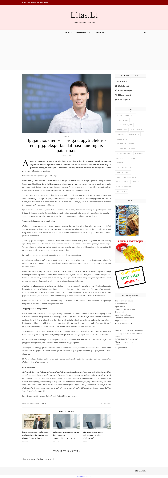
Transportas (122, 182)
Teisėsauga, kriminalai (126, 177)
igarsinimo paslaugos (123, 315)
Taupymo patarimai (124, 168)
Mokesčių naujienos (125, 144)
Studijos (131, 158)
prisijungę (29, 459)
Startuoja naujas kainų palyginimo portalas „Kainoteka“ (93, 435)
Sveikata (120, 163)
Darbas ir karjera (124, 125)
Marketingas (122, 139)
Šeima (117, 345)
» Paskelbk (35, 2)
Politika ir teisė (123, 153)
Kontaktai (44, 2)
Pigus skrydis (120, 306)
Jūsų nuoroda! (123, 323)
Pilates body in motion (124, 342)
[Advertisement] (84, 52)
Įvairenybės (121, 191)
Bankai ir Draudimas (125, 115)
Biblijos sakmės (121, 347)
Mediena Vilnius (121, 303)
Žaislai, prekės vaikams (124, 301)
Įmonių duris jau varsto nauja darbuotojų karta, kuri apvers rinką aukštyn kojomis (35, 435)
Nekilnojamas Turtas (125, 148)
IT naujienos (100, 32)
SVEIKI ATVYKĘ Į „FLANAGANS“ (126, 339)
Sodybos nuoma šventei (124, 317)
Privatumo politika (84, 476)
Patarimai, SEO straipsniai (125, 309)
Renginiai (139, 153)
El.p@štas (26, 2)
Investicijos (121, 129)
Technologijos (123, 172)
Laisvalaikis (82, 32)
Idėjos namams (121, 320)
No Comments (105, 403)
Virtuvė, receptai (124, 187)
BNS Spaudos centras (38, 403)
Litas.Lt (84, 15)
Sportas (120, 158)
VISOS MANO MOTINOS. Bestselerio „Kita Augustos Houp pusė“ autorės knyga (129, 333)
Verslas (66, 32)
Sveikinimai (119, 312)
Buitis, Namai (122, 120)
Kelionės (120, 134)
